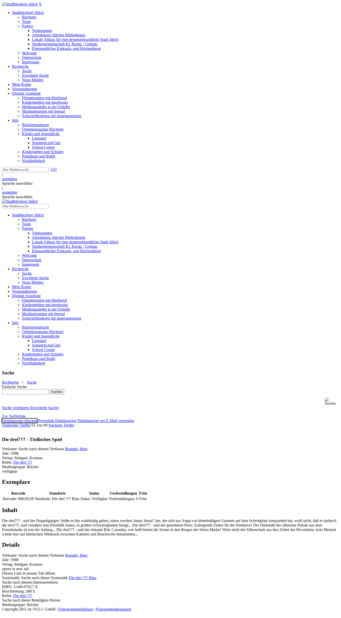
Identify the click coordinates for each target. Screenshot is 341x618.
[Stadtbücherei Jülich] (20, 4)
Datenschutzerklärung (75, 609)
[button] (332, 401)
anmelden (9, 179)
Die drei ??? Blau (82, 578)
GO (54, 169)
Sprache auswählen (17, 183)
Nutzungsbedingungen (113, 609)
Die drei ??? (22, 462)
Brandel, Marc (76, 449)
